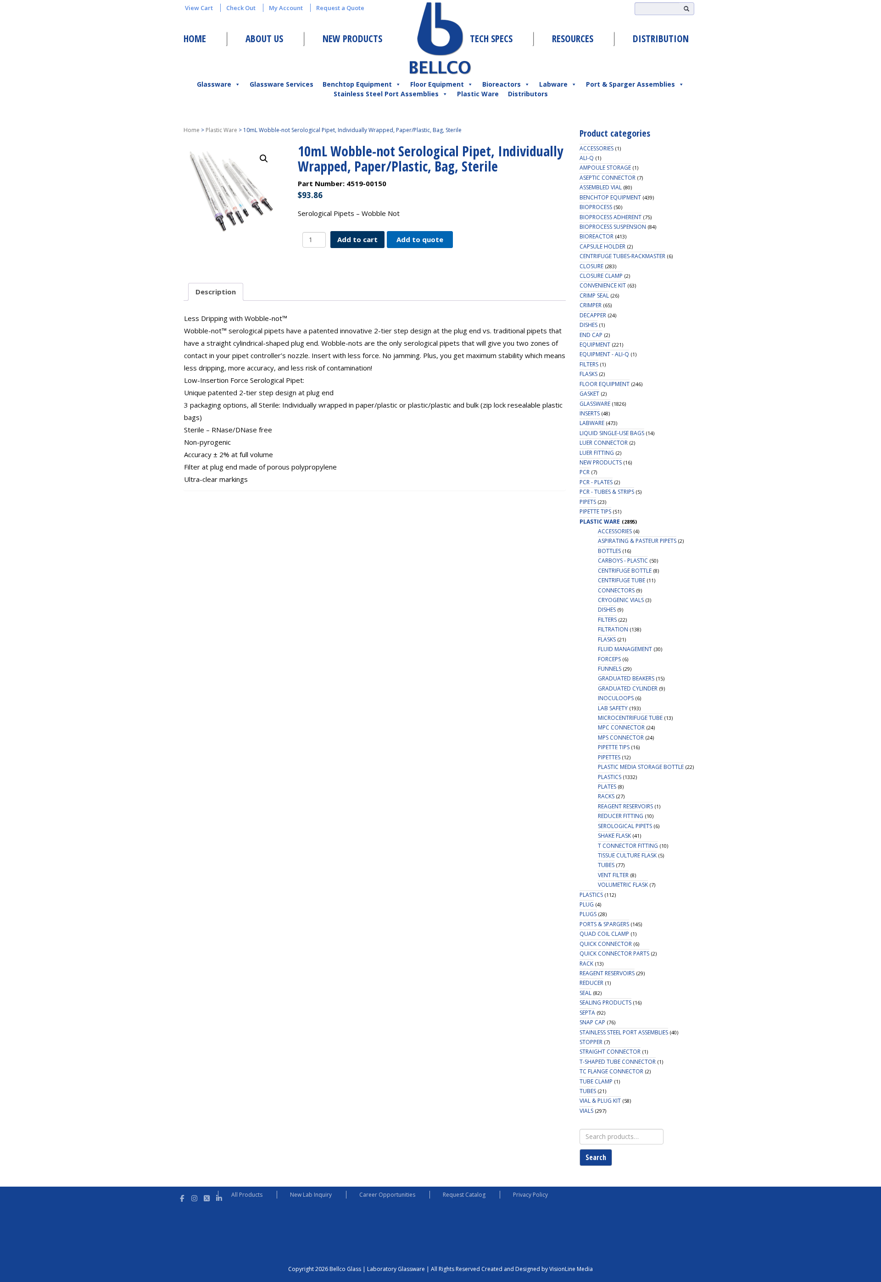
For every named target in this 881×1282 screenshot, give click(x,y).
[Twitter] (206, 1197)
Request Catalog (464, 1195)
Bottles (609, 551)
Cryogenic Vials (621, 600)
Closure (591, 266)
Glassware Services (281, 84)
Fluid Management (625, 649)
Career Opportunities (387, 1195)
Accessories (596, 148)
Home (195, 38)
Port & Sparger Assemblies (630, 84)
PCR (585, 472)
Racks (606, 796)
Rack (586, 963)
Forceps (609, 659)
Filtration (613, 629)
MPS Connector (621, 737)
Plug (587, 904)
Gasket (589, 394)
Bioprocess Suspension (613, 227)
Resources (572, 38)
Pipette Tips (595, 511)
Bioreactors (501, 84)
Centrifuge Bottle (625, 571)
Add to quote (419, 239)
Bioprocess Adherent (610, 217)
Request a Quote (340, 8)
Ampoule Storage (605, 167)
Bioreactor (596, 236)
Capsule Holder (602, 246)
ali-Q (587, 158)
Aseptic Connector (608, 178)
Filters (589, 364)
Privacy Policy (530, 1195)
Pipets (588, 502)
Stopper (591, 1042)
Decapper (593, 315)
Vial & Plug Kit (600, 1101)
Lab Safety (613, 708)
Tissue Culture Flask (627, 855)
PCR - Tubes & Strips (607, 492)
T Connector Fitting (628, 846)
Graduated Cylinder (628, 688)
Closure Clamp (601, 276)
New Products (352, 38)
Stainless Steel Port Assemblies (386, 93)
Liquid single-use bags (612, 433)
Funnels (609, 669)
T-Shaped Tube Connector (618, 1062)
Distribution (661, 38)
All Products (246, 1195)
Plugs (588, 914)
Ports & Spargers (604, 924)
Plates (607, 786)
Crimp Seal (594, 295)
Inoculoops (616, 698)
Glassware (214, 84)
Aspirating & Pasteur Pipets (637, 541)
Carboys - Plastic (623, 560)
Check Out (241, 8)
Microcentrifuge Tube (630, 718)
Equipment (595, 344)
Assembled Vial (601, 187)
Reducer (591, 983)
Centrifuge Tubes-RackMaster (622, 256)
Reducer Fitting (620, 816)
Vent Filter (613, 875)
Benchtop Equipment (357, 84)
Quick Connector (606, 944)
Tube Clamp (596, 1081)
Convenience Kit (603, 285)
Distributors (528, 93)
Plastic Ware (478, 93)
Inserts (590, 413)
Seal (585, 993)
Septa (587, 1013)
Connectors (616, 590)
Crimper (591, 305)
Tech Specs (491, 38)
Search (595, 1157)
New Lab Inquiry (311, 1195)
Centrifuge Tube (621, 580)
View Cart (199, 8)
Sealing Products (605, 1002)
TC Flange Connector (611, 1071)
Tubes (606, 865)
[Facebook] (182, 1197)
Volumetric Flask (623, 885)
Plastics (609, 777)
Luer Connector (604, 443)
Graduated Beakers (626, 678)
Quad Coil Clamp (604, 934)
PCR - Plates (596, 482)
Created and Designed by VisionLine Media (537, 1269)
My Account (286, 8)
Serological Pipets (625, 826)
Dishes (588, 325)
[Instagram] (194, 1197)
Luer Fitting (597, 453)
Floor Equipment (437, 84)
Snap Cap (592, 1022)
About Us (264, 38)
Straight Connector (610, 1051)
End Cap (591, 335)
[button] (264, 158)
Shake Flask (614, 836)
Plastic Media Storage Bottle (641, 767)
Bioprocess (596, 207)
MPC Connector (621, 727)
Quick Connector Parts (614, 953)
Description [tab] (215, 291)
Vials (586, 1111)
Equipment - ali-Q (604, 354)
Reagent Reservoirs (625, 806)
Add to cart (357, 239)
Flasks (588, 374)
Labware (553, 84)
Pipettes (609, 757)
